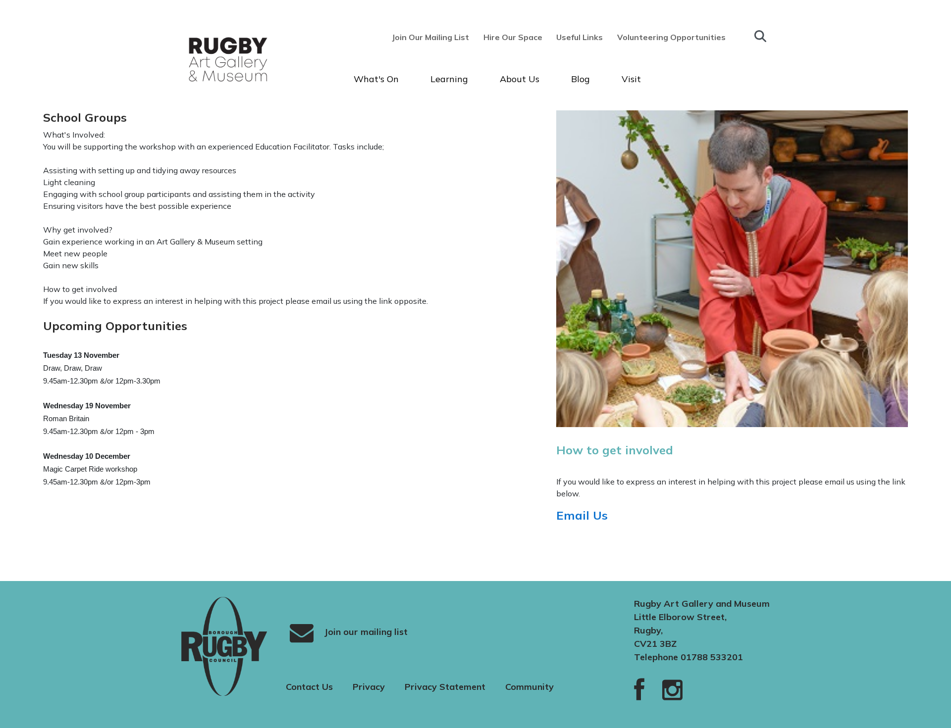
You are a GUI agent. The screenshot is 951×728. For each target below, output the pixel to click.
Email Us (583, 515)
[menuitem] (433, 37)
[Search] (760, 36)
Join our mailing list (364, 631)
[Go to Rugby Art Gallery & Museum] (210, 59)
